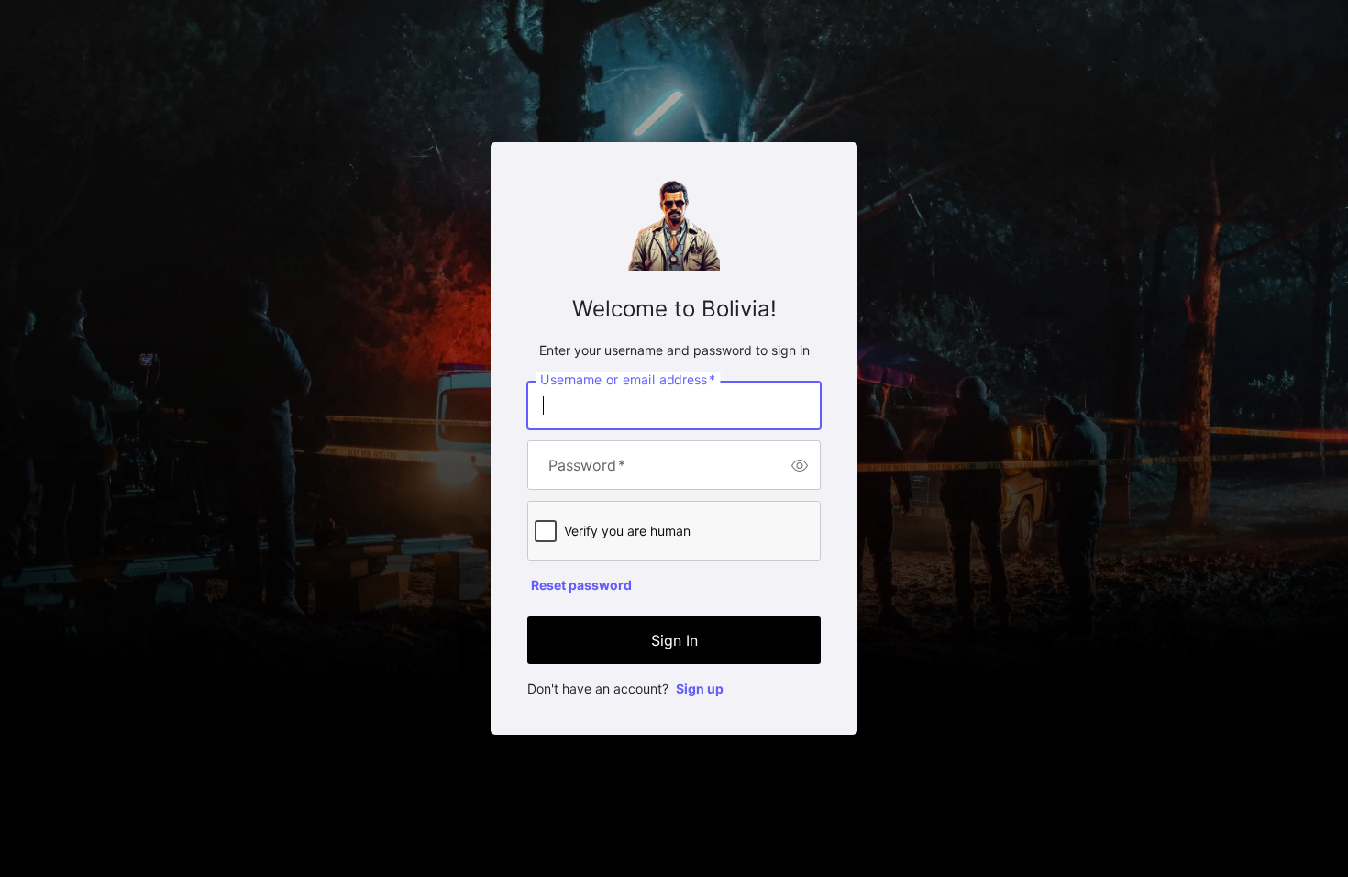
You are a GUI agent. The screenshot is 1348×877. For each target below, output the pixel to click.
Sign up (700, 688)
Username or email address (627, 379)
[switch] (799, 465)
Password (586, 465)
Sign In (674, 640)
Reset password (581, 585)
